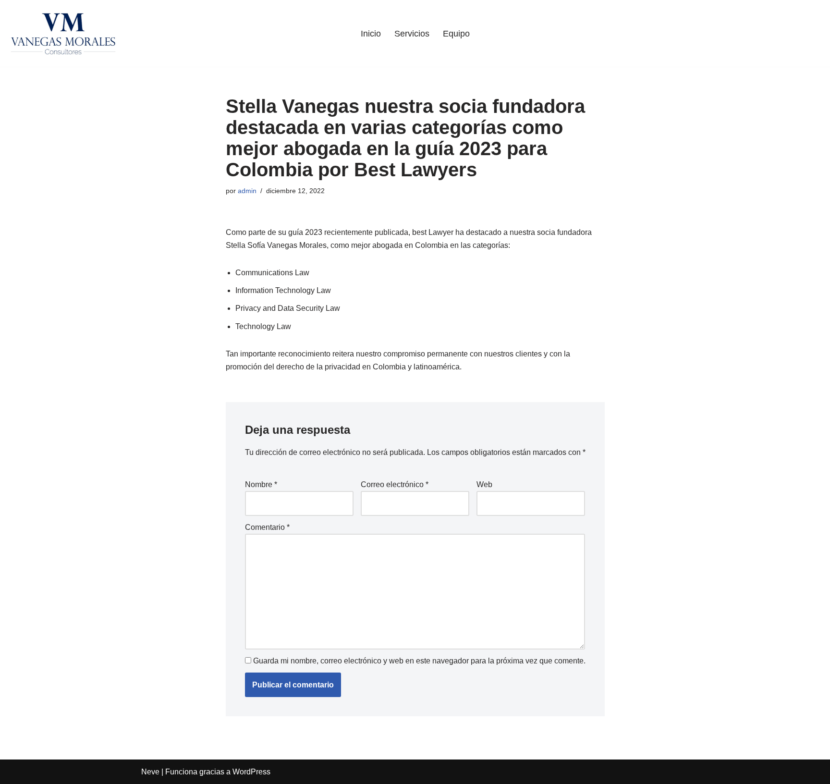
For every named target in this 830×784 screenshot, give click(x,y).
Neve (150, 772)
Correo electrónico (394, 484)
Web (484, 484)
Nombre (261, 484)
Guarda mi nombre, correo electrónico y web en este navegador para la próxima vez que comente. (419, 661)
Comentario (267, 527)
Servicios (411, 33)
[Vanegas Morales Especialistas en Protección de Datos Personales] (63, 33)
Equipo (456, 33)
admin (247, 191)
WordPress (251, 772)
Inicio (371, 33)
